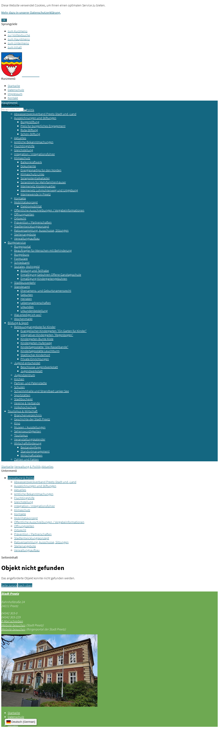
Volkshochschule (25, 407)
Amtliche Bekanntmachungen (33, 142)
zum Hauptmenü (19, 39)
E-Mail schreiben (12, 621)
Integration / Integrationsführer (34, 154)
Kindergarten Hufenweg (36, 343)
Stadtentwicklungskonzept (31, 226)
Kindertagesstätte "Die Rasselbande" (44, 347)
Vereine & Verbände (27, 403)
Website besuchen (13, 625)
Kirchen (19, 379)
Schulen (19, 387)
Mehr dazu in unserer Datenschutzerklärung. (31, 12)
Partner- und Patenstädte (30, 383)
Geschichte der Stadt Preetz (32, 419)
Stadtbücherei (23, 399)
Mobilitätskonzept (26, 202)
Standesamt (22, 287)
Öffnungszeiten (24, 214)
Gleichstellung (23, 150)
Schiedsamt (21, 262)
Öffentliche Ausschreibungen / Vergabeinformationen (49, 210)
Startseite (14, 86)
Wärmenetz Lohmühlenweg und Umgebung (49, 190)
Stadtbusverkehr (25, 283)
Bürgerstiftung (30, 122)
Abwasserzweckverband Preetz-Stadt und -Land (45, 114)
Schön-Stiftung (30, 134)
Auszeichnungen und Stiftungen (35, 118)
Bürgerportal (22, 246)
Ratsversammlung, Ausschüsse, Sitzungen (41, 230)
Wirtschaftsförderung (27, 443)
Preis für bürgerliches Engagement (43, 126)
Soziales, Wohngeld (27, 266)
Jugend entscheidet (27, 363)
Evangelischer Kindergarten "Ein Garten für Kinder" (54, 331)
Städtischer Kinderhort (35, 355)
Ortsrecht (20, 218)
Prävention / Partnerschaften (33, 222)
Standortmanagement (35, 451)
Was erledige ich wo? (27, 315)
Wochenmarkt (23, 319)
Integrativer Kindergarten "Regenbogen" (47, 335)
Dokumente (28, 166)
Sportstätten (22, 395)
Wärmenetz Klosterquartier (38, 186)
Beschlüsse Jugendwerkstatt (39, 367)
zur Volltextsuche (19, 35)
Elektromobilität (31, 206)
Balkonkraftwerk (31, 162)
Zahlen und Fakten (26, 459)
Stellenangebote (25, 234)
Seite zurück (9, 585)
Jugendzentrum (24, 375)
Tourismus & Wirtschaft (23, 411)
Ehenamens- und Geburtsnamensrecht (46, 291)
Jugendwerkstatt (31, 371)
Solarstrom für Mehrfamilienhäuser (43, 182)
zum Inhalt (15, 47)
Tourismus (21, 435)
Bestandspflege (31, 447)
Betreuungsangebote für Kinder (34, 327)
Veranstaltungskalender (29, 439)
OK (4, 20)
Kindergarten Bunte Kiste (37, 339)
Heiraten (26, 299)
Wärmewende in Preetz (36, 194)
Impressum (15, 94)
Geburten (27, 295)
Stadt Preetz (10, 593)
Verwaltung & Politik (21, 110)
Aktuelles (20, 138)
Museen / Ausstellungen (30, 427)
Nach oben (25, 585)
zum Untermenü (18, 43)
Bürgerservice (17, 242)
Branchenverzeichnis (28, 415)
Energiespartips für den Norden (41, 170)
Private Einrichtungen (35, 359)
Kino (17, 423)
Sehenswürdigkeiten (27, 431)
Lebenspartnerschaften (36, 303)
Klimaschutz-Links (32, 174)
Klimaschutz (22, 158)
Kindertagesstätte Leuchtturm (40, 351)
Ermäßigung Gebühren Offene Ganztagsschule (51, 275)
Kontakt (13, 98)
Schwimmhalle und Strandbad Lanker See (41, 391)
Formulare (21, 258)
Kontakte (20, 198)
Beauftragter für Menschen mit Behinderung (43, 250)
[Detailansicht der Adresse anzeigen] (49, 705)
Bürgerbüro (21, 254)
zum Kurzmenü (17, 31)
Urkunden (27, 307)
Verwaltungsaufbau (27, 238)
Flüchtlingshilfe (24, 146)
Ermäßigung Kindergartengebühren (44, 279)
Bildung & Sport (18, 323)
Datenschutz (16, 90)
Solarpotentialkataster (35, 178)
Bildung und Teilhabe (35, 271)
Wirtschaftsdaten (31, 455)
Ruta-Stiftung (29, 130)
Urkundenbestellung (34, 311)
